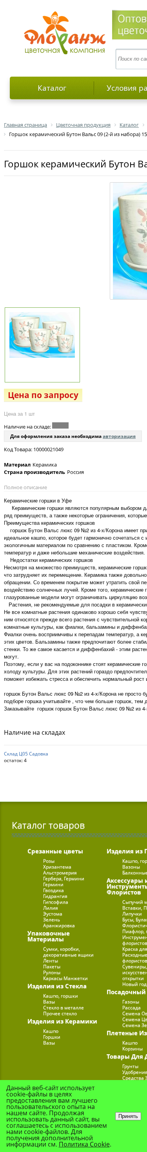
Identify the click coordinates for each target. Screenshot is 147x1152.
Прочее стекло (60, 1013)
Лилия (50, 908)
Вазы (49, 1002)
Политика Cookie (84, 1144)
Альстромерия (60, 873)
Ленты (50, 961)
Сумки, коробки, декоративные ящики (68, 952)
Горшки (51, 1037)
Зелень (51, 919)
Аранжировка (59, 925)
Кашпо (50, 1031)
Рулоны (51, 972)
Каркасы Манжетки (65, 978)
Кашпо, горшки (60, 996)
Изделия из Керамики (62, 1021)
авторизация (119, 436)
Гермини (53, 884)
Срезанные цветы (55, 851)
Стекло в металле (63, 1007)
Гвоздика (53, 890)
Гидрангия (55, 896)
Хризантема (57, 867)
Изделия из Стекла (57, 986)
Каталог (52, 88)
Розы (48, 861)
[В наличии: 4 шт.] (60, 425)
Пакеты (51, 966)
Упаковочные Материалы (48, 936)
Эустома (52, 914)
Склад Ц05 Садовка (26, 753)
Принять (128, 1116)
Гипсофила (55, 902)
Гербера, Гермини (63, 878)
